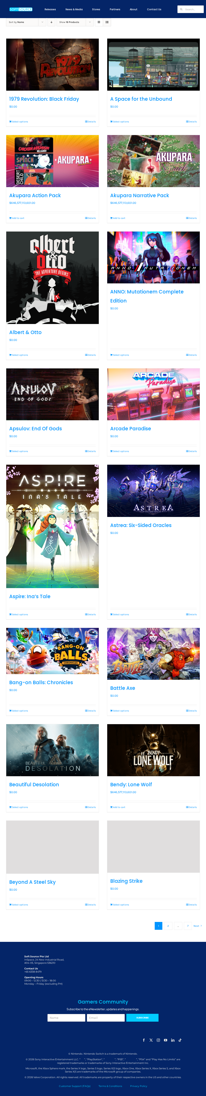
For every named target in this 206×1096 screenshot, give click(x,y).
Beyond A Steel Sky (32, 882)
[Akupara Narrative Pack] (153, 161)
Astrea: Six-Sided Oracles (141, 525)
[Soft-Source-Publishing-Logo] (20, 8)
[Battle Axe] (153, 654)
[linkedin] (172, 1040)
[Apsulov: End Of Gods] (52, 394)
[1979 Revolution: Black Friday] (52, 65)
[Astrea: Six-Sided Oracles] (153, 491)
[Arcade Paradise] (153, 394)
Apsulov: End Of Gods (35, 428)
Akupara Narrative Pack (139, 195)
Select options (20, 121)
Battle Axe (122, 688)
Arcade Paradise (130, 428)
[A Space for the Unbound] (153, 65)
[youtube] (165, 1040)
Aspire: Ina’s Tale (29, 596)
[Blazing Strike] (153, 847)
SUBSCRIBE (142, 1017)
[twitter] (151, 1040)
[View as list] (107, 22)
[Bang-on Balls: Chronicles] (52, 651)
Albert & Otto (25, 332)
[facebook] (143, 1040)
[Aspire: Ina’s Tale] (52, 526)
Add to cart (18, 218)
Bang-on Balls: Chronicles (41, 682)
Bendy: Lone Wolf (131, 784)
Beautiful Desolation (34, 784)
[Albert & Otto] (52, 278)
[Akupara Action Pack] (52, 161)
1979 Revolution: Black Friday (44, 99)
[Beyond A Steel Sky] (52, 847)
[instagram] (158, 1040)
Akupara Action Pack (35, 195)
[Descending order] (51, 22)
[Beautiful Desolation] (52, 750)
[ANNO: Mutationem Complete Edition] (153, 258)
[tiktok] (180, 1040)
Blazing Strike (126, 881)
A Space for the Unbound (141, 99)
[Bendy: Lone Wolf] (153, 750)
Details (92, 121)
